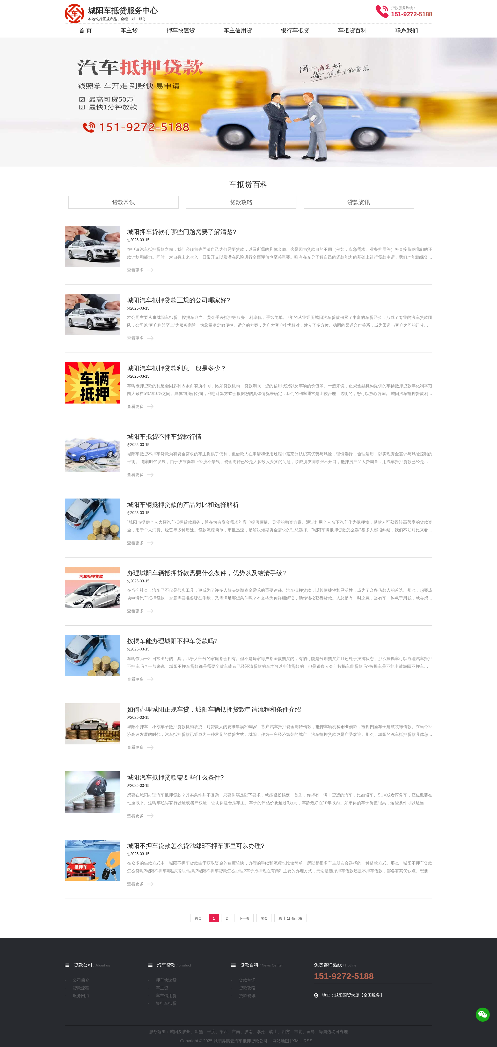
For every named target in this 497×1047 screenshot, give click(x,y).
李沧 (261, 1031)
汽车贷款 (166, 965)
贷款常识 (123, 202)
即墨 (199, 1031)
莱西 (224, 1031)
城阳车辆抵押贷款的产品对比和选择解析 (183, 504)
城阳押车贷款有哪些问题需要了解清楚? (181, 231)
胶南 (248, 1031)
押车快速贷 (166, 980)
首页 (198, 918)
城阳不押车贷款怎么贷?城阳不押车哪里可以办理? (195, 845)
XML (296, 1041)
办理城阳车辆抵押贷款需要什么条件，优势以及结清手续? (206, 572)
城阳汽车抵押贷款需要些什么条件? (175, 777)
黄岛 (310, 1031)
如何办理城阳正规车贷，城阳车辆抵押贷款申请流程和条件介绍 (214, 709)
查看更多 (135, 270)
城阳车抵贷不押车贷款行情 (164, 436)
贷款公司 (83, 965)
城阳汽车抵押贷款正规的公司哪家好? (178, 300)
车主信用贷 (166, 995)
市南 (236, 1031)
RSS (308, 1041)
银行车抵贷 (166, 1003)
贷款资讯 (358, 202)
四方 (286, 1031)
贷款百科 (249, 965)
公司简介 (81, 980)
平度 (211, 1031)
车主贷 (162, 988)
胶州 (186, 1031)
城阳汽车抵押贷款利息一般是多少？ (176, 368)
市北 (298, 1031)
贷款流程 (81, 988)
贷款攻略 (241, 202)
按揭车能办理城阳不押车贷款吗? (172, 641)
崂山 (273, 1031)
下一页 (244, 918)
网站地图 (281, 1041)
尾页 (264, 918)
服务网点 (81, 995)
